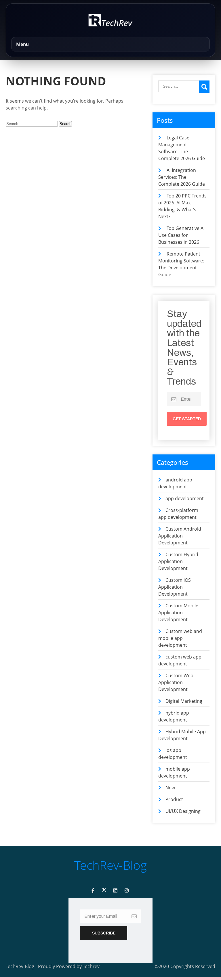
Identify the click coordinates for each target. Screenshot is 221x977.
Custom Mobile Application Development (178, 612)
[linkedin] (115, 891)
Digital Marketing (183, 701)
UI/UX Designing (183, 811)
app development (184, 498)
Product (174, 799)
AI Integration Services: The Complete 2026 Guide (181, 177)
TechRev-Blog (110, 865)
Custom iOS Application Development (174, 587)
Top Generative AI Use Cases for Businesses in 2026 (181, 235)
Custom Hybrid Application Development (178, 561)
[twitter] (104, 891)
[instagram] (126, 891)
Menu (22, 44)
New (170, 787)
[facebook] (93, 891)
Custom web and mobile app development (180, 638)
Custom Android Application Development (179, 536)
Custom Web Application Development (175, 682)
